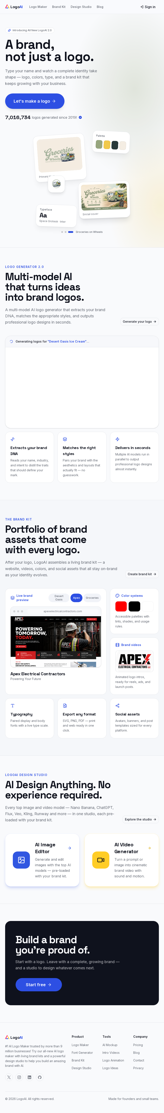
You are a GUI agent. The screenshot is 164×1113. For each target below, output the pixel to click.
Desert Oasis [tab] (59, 597)
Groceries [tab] (92, 597)
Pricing (138, 1045)
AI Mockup (109, 1045)
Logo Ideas (110, 1068)
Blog (100, 7)
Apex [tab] (76, 597)
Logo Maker (38, 7)
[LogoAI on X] (9, 1077)
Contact (138, 1060)
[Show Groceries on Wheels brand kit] (70, 232)
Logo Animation (113, 1060)
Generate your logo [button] (137, 321)
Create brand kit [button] (140, 574)
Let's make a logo (32, 101)
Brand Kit (59, 7)
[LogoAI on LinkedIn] (29, 1077)
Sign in (150, 7)
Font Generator (82, 1052)
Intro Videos (111, 1052)
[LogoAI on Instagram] (19, 1077)
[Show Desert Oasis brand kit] (62, 232)
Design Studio (81, 7)
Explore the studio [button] (138, 819)
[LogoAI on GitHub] (40, 1077)
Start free (36, 984)
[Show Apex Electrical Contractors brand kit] (65, 232)
